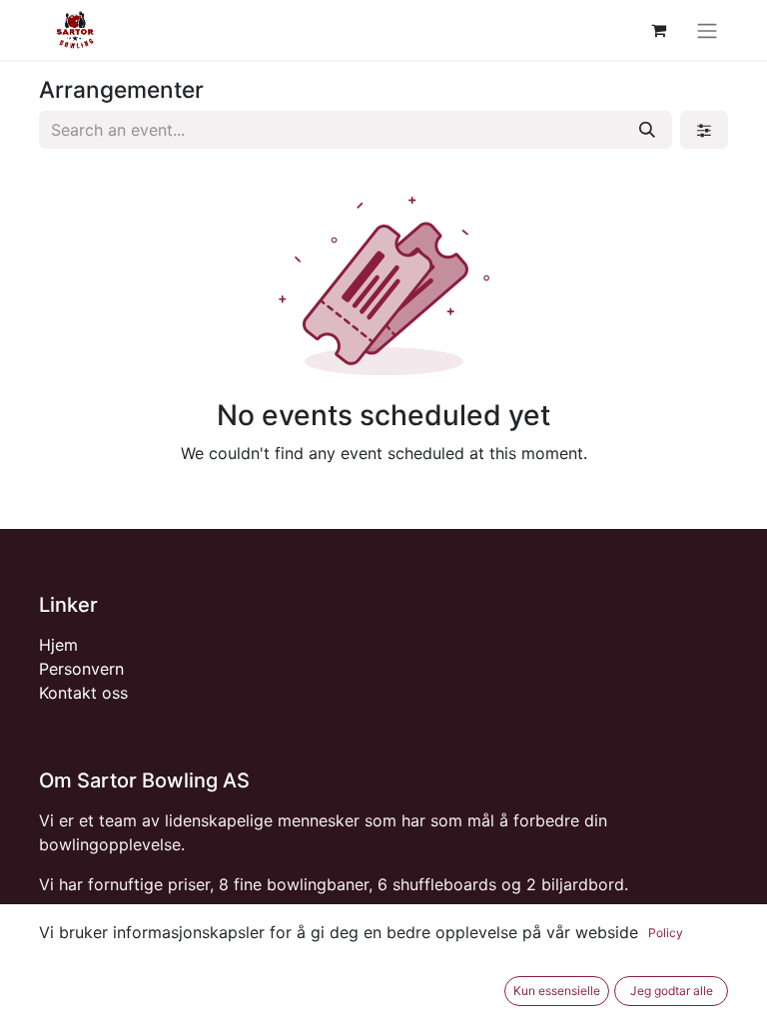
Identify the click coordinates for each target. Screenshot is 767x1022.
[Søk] (647, 130)
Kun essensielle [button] (556, 990)
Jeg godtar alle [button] (671, 990)
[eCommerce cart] (658, 30)
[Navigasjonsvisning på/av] (707, 30)
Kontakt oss (83, 693)
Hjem (58, 645)
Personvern (81, 669)
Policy (665, 932)
